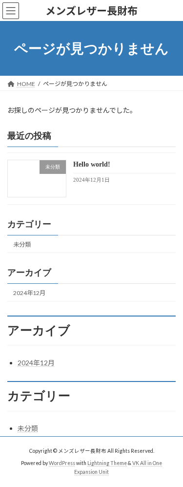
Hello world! (91, 165)
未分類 (22, 244)
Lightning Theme (107, 463)
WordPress (62, 463)
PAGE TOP (169, 462)
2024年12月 (29, 292)
